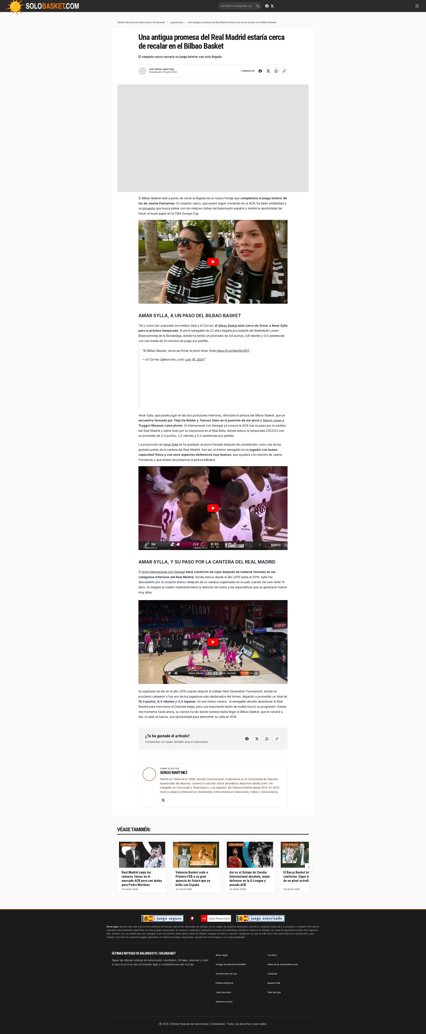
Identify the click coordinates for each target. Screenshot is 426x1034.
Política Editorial (224, 983)
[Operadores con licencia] (260, 918)
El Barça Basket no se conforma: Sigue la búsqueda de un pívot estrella (303, 876)
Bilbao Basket (228, 325)
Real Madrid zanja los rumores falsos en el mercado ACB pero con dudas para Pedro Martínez (142, 878)
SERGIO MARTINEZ (164, 69)
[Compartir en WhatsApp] (276, 71)
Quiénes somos (224, 1001)
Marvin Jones (272, 420)
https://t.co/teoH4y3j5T (232, 350)
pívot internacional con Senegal (163, 572)
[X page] (272, 6)
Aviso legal (222, 955)
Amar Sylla (170, 444)
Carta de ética (223, 992)
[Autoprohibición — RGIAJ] (192, 918)
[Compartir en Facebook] (260, 71)
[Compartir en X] (268, 71)
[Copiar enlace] (284, 71)
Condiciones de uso (226, 973)
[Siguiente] (309, 867)
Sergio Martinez (173, 772)
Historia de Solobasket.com (283, 964)
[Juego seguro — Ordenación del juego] (162, 918)
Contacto (272, 973)
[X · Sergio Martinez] (163, 800)
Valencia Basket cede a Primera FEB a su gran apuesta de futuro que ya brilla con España (193, 878)
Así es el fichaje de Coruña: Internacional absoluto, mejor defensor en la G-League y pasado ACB (249, 878)
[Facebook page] (267, 6)
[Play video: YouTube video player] (213, 262)
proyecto (148, 208)
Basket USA (274, 983)
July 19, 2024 (194, 359)
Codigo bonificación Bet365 (231, 964)
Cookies (272, 955)
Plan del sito (274, 992)
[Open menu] (417, 6)
